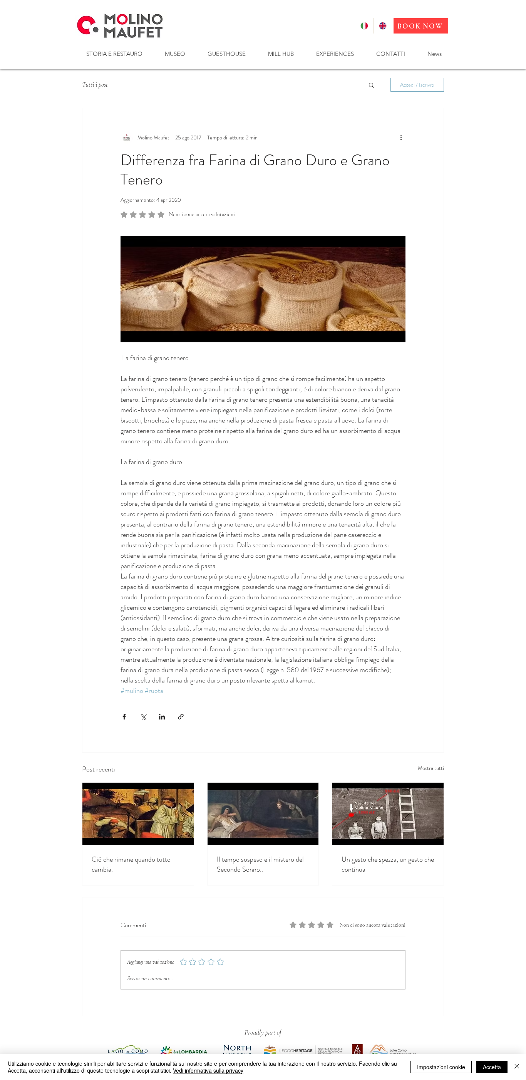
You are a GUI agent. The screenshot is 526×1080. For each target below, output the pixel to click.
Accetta (492, 1067)
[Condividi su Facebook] (124, 716)
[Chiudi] (516, 1067)
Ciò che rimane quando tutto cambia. (131, 864)
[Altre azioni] (400, 137)
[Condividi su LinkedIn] (162, 716)
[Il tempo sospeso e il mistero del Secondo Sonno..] (263, 814)
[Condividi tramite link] (180, 716)
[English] (382, 26)
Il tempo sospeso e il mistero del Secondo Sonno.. (260, 864)
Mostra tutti (431, 768)
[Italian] (364, 26)
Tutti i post (95, 84)
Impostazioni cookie (441, 1067)
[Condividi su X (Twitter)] (143, 716)
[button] (114, 54)
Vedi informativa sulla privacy (208, 1070)
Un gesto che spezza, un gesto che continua (388, 864)
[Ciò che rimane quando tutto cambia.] (138, 814)
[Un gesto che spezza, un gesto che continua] (388, 814)
